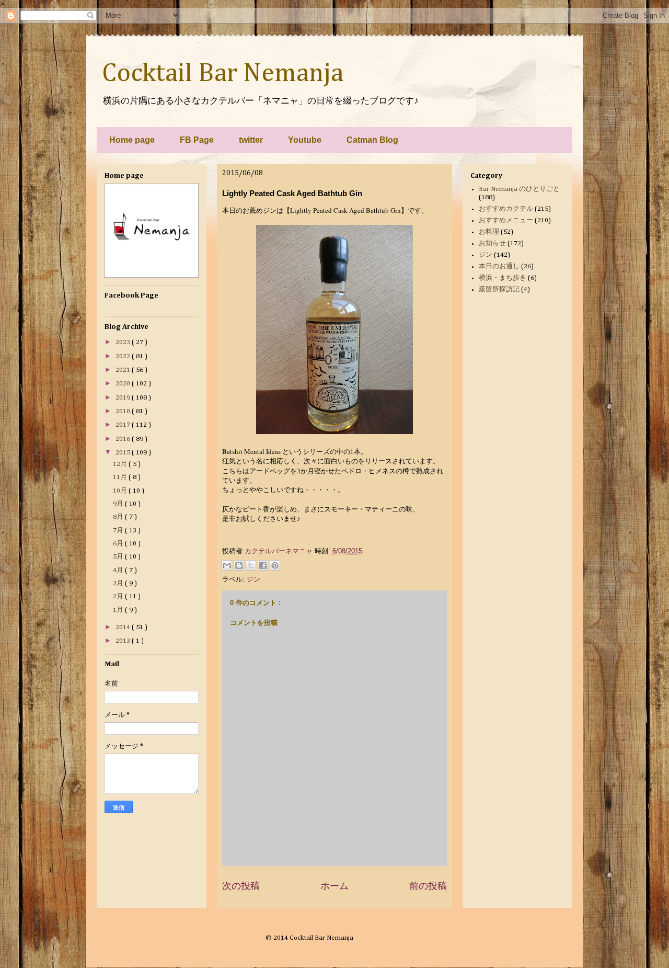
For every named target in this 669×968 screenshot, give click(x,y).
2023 (124, 342)
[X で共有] (251, 565)
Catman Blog (372, 139)
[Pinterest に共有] (275, 565)
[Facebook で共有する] (263, 565)
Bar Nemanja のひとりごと (519, 189)
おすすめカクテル (506, 209)
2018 (124, 411)
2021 (124, 370)
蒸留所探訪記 (499, 289)
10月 (121, 490)
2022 (124, 356)
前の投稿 (428, 886)
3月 (119, 583)
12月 (121, 464)
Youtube (304, 139)
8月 (119, 517)
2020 (124, 383)
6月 (119, 543)
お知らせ (492, 243)
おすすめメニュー (506, 220)
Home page (132, 139)
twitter (251, 139)
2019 (124, 397)
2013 (124, 640)
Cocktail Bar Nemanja (222, 74)
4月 (119, 570)
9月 (119, 503)
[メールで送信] (227, 565)
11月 (121, 477)
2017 (124, 425)
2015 (124, 452)
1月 (119, 610)
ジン (253, 579)
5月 (119, 556)
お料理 (489, 232)
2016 (124, 439)
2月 (119, 596)
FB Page (197, 139)
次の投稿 (241, 886)
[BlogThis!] (239, 565)
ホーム (334, 886)
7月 (119, 530)
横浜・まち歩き (502, 278)
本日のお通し (499, 266)
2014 (124, 627)
